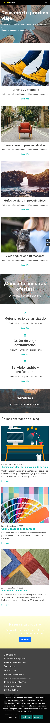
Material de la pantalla (14, 590)
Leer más (5, 481)
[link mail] (48, 244)
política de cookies (25, 712)
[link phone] (48, 240)
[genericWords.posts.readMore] (25, 443)
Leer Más (25, 99)
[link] (9, 2)
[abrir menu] (46, 3)
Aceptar (37, 717)
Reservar (25, 639)
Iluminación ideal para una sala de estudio (24, 467)
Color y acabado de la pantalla (18, 528)
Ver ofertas (8, 36)
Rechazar (26, 717)
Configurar (13, 717)
